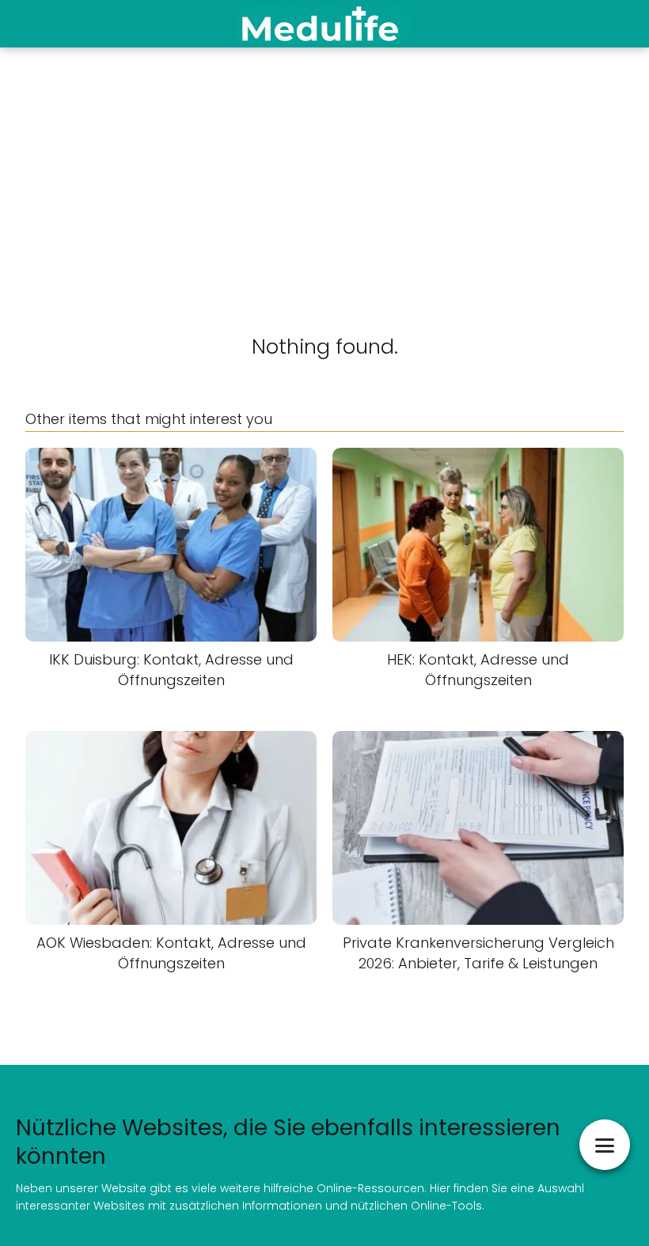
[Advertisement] (324, 166)
